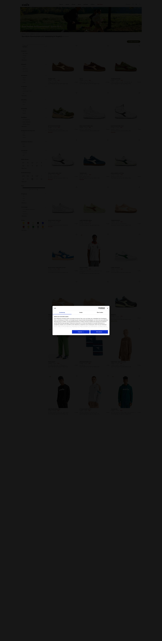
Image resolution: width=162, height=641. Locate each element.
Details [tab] (81, 312)
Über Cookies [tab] (100, 312)
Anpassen (80, 331)
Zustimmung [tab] (62, 312)
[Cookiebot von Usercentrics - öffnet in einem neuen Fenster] (99, 308)
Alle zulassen (99, 331)
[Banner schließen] (107, 308)
